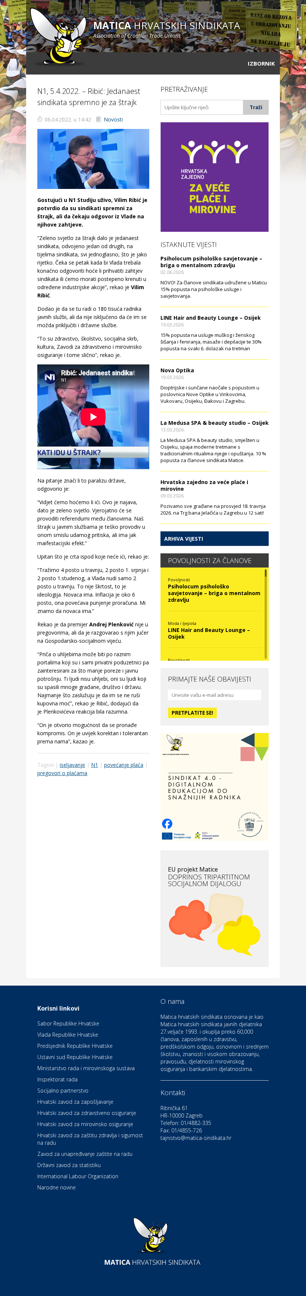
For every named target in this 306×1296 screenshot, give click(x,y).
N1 (94, 764)
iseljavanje (72, 764)
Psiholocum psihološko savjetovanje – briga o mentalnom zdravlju (211, 262)
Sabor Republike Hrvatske (68, 1023)
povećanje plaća (123, 764)
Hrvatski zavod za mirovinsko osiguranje (85, 1124)
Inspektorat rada (57, 1079)
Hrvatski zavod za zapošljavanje (75, 1101)
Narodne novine (56, 1187)
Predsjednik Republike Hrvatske (75, 1045)
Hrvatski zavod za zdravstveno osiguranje (86, 1112)
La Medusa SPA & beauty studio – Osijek (214, 422)
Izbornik (261, 63)
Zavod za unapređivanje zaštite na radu (84, 1153)
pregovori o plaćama (62, 773)
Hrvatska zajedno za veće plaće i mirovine (204, 485)
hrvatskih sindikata (166, 29)
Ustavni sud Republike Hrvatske (75, 1056)
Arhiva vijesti (183, 538)
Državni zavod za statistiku (69, 1165)
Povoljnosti (179, 579)
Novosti (113, 119)
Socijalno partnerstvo (62, 1090)
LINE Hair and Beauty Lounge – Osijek (210, 317)
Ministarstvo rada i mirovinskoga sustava (86, 1068)
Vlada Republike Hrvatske (67, 1034)
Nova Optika (177, 370)
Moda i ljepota (182, 623)
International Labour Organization (77, 1176)
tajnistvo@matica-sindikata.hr (195, 1137)
